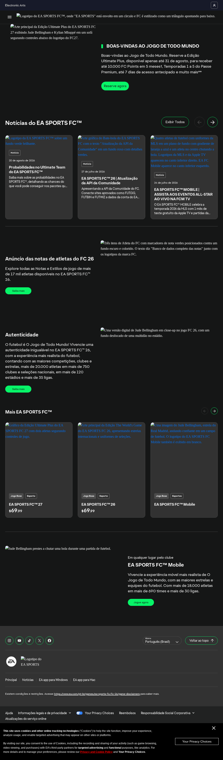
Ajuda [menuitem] (9, 713)
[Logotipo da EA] (11, 661)
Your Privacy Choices (196, 741)
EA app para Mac (84, 680)
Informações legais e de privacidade (42, 713)
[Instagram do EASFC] (9, 640)
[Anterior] (199, 122)
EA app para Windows (53, 680)
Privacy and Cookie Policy (96, 751)
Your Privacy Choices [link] (99, 713)
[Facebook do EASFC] (49, 640)
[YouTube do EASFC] (19, 640)
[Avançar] (212, 122)
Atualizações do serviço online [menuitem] (25, 718)
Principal (11, 680)
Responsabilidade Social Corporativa (165, 713)
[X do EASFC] (39, 640)
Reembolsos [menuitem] (127, 713)
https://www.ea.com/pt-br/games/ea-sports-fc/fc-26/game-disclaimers (97, 694)
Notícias (28, 680)
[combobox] (162, 640)
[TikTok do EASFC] (29, 640)
